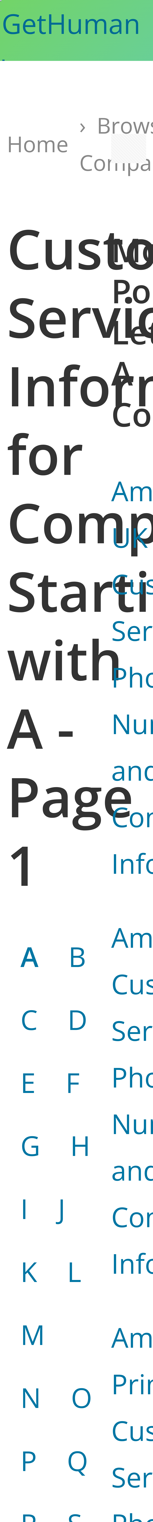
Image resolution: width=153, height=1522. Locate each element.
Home (37, 144)
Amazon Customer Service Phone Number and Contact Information (128, 1100)
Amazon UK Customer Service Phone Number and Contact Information (128, 677)
